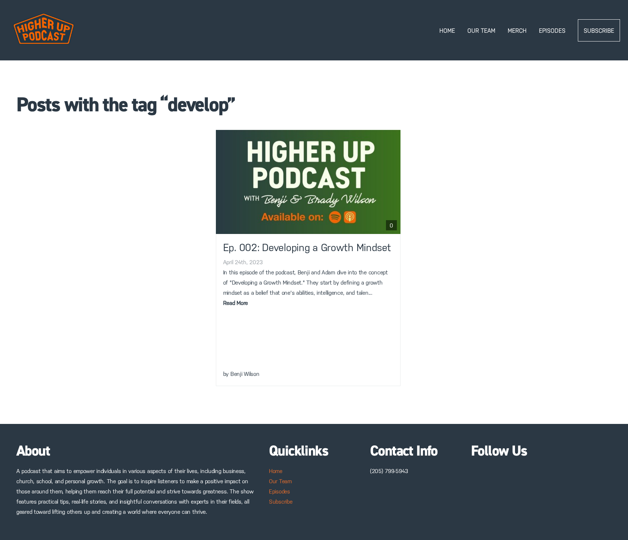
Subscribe (599, 30)
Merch (517, 30)
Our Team (481, 30)
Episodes (552, 30)
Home (447, 30)
